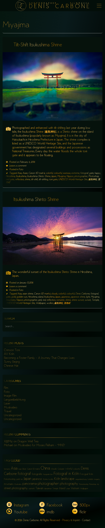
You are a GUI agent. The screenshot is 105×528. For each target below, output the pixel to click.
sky (98, 484)
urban (68, 489)
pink (40, 300)
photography (69, 484)
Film (6, 388)
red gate (10, 179)
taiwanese (48, 489)
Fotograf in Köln (66, 474)
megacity (97, 479)
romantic (60, 300)
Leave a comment (17, 166)
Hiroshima (10, 176)
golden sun (22, 297)
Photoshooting (83, 484)
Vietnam (75, 488)
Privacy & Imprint (71, 520)
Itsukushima (21, 176)
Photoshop (93, 176)
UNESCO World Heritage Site (72, 179)
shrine (27, 179)
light (88, 297)
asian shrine (27, 294)
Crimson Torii (12, 350)
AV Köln (9, 354)
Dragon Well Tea (28, 441)
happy (97, 173)
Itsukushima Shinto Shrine (38, 176)
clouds (54, 294)
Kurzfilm (50, 479)
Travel (7, 411)
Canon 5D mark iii (36, 173)
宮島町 (67, 303)
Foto (21, 169)
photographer (80, 176)
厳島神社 (92, 179)
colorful (49, 173)
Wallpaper (41, 303)
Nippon (69, 176)
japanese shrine (78, 297)
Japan (53, 176)
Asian (24, 173)
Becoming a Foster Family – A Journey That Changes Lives (39, 358)
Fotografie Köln (48, 474)
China (45, 469)
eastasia (66, 173)
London (90, 479)
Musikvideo (10, 407)
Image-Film (10, 396)
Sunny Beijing (12, 362)
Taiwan (39, 488)
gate (91, 173)
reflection (19, 179)
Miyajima (61, 176)
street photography (16, 488)
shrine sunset (78, 300)
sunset (88, 300)
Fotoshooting (9, 479)
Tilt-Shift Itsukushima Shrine (38, 45)
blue (24, 469)
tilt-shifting (43, 179)
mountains (10, 300)
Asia (19, 173)
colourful (58, 173)
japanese (65, 297)
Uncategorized (12, 415)
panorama (29, 484)
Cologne (61, 469)
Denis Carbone (82, 294)
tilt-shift (34, 179)
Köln (57, 479)
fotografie (37, 474)
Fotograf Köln (86, 474)
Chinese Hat (11, 366)
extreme (75, 173)
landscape (67, 479)
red (44, 300)
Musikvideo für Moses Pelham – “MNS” (41, 445)
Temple (95, 300)
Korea (45, 479)
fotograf (84, 173)
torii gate (53, 179)
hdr (22, 479)
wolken (49, 303)
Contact (86, 520)
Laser (7, 403)
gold (13, 297)
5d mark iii (7, 469)
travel (62, 488)
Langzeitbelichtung (14, 400)
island (40, 297)
